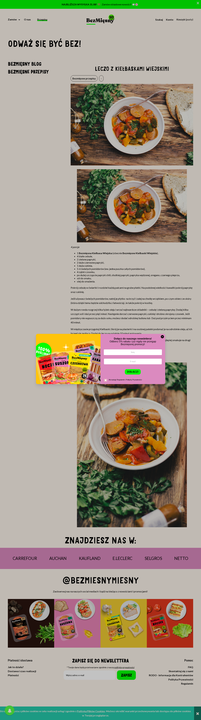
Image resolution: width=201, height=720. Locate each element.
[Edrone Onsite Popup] (100, 360)
